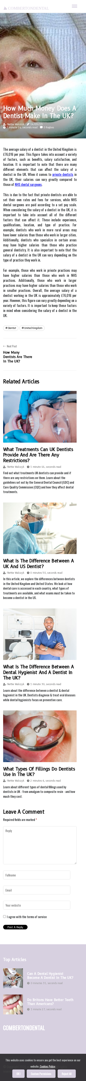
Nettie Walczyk (15, 124)
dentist (12, 328)
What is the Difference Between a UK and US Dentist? (38, 563)
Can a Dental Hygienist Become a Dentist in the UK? (50, 976)
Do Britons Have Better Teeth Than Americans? (50, 1002)
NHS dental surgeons (28, 184)
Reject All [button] (67, 1074)
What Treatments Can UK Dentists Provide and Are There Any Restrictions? (38, 455)
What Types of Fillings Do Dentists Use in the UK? (39, 771)
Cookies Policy (47, 1066)
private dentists (62, 174)
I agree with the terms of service (27, 917)
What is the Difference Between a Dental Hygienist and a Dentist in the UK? (38, 672)
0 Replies (49, 127)
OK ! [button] (18, 1074)
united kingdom (33, 328)
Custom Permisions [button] (41, 1074)
